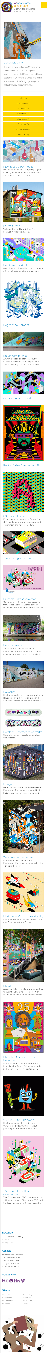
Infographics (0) (23, 119)
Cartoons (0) (23, 109)
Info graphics (7, 1301)
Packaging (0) (23, 124)
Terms (25, 1304)
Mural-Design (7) (23, 129)
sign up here (7, 1242)
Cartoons (6, 1304)
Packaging (27, 1295)
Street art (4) (23, 135)
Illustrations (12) (23, 114)
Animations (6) (23, 103)
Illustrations (7, 1298)
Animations (6, 1295)
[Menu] (44, 5)
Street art (27, 1298)
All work (23, 98)
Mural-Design (29, 1301)
